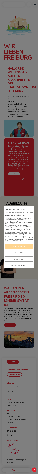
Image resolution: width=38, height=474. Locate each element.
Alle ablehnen (19, 252)
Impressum (23, 265)
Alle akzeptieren (19, 246)
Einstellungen (19, 259)
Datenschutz (15, 265)
